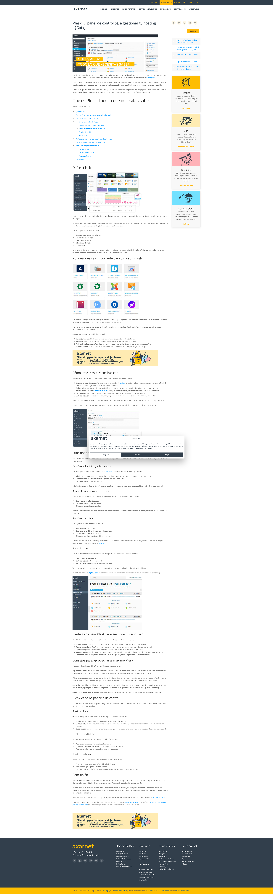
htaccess (102, 543)
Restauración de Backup (166, 858)
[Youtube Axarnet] (195, 23)
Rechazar (136, 454)
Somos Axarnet (187, 851)
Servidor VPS (143, 851)
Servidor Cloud (143, 856)
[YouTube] (96, 861)
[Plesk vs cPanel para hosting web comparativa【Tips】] (174, 41)
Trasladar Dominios (145, 872)
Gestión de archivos (86, 132)
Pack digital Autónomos (166, 869)
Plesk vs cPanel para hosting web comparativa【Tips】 (186, 41)
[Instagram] (80, 861)
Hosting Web (120, 851)
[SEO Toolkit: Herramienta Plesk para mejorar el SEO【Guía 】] (174, 48)
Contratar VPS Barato (186, 146)
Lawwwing (162, 866)
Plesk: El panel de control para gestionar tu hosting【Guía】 (114, 25)
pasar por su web (131, 802)
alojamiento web (159, 797)
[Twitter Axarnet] (179, 23)
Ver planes (186, 108)
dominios (109, 471)
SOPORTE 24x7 (153, 2)
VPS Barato (142, 853)
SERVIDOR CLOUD (165, 9)
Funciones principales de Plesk (87, 121)
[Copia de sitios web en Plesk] (174, 61)
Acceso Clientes (166, 2)
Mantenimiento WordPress (124, 866)
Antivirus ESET (163, 856)
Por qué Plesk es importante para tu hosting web (93, 115)
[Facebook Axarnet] (174, 23)
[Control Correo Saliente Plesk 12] (174, 55)
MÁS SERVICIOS (194, 9)
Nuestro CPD (186, 856)
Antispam (162, 853)
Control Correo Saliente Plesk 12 (187, 56)
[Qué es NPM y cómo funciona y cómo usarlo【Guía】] (174, 67)
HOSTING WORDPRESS (129, 9)
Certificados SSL (144, 879)
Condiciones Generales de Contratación (157, 890)
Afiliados (184, 864)
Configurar (105, 454)
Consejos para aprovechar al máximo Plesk (91, 142)
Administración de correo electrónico (92, 128)
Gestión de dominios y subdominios (91, 125)
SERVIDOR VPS (152, 9)
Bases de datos (84, 135)
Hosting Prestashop (122, 856)
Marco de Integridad (182, 890)
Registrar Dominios (145, 869)
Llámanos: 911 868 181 (83, 852)
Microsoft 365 (163, 851)
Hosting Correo (121, 864)
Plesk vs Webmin (85, 155)
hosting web (150, 77)
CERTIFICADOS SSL (180, 9)
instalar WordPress (100, 390)
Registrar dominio (186, 185)
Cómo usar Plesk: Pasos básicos (87, 118)
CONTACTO (177, 2)
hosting (122, 383)
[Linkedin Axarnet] (190, 23)
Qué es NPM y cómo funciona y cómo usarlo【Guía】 (187, 67)
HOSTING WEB (114, 9)
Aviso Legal (105, 890)
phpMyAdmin (93, 572)
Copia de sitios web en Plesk (186, 61)
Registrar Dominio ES (146, 877)
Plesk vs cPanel (84, 149)
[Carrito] (198, 2)
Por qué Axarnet (187, 853)
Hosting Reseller (121, 861)
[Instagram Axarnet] (184, 23)
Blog (183, 858)
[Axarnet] (80, 9)
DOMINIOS (103, 9)
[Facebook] (74, 861)
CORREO (142, 9)
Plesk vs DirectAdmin (86, 152)
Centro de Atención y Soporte (86, 855)
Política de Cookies (121, 890)
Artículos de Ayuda (188, 861)
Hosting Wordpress (122, 853)
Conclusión (80, 159)
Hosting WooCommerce (123, 858)
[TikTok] (102, 861)
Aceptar (167, 454)
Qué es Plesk (80, 111)
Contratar (186, 223)
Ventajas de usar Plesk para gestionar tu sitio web (94, 138)
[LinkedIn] (91, 861)
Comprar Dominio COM (147, 874)
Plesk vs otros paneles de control (87, 145)
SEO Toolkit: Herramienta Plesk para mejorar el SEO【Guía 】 (187, 48)
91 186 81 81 (190, 2)
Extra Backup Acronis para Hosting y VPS (167, 862)
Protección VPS (144, 858)
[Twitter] (85, 861)
